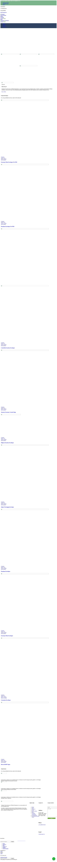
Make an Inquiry (4, 697)
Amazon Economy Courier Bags (8, 412)
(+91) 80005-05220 (42, 824)
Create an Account (3, 857)
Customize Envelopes (6, 700)
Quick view (3, 157)
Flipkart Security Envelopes (7, 442)
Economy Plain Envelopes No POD (9, 162)
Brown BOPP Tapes (5, 764)
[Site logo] (2, 14)
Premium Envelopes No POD (7, 226)
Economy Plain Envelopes (7, 635)
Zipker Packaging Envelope (7, 507)
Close (1, 851)
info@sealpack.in (3, 12)
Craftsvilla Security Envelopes (8, 347)
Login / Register (5, 848)
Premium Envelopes (5, 571)
